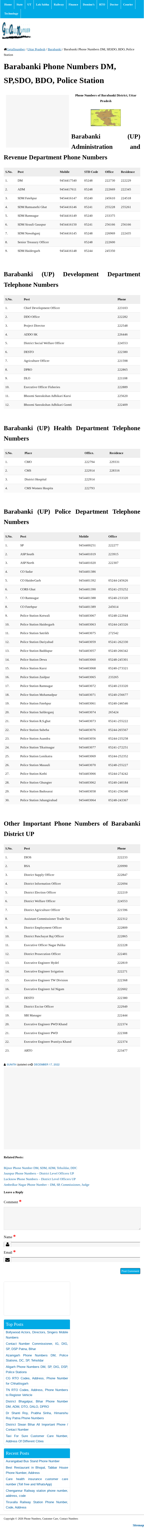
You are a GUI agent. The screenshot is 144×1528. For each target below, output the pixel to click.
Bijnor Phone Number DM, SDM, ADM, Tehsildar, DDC (40, 1168)
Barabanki (55, 49)
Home (8, 4)
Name (10, 1237)
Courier (128, 4)
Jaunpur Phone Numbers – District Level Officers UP (39, 1173)
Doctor (114, 4)
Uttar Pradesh (36, 49)
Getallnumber (16, 49)
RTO (102, 4)
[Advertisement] (37, 121)
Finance (73, 4)
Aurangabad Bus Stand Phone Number (33, 1461)
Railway (59, 4)
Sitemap (138, 1525)
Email (10, 1252)
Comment (13, 1202)
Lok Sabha (42, 4)
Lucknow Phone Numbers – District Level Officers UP (40, 1179)
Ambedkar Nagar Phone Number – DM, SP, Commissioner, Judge (46, 1185)
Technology (11, 13)
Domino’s (88, 4)
